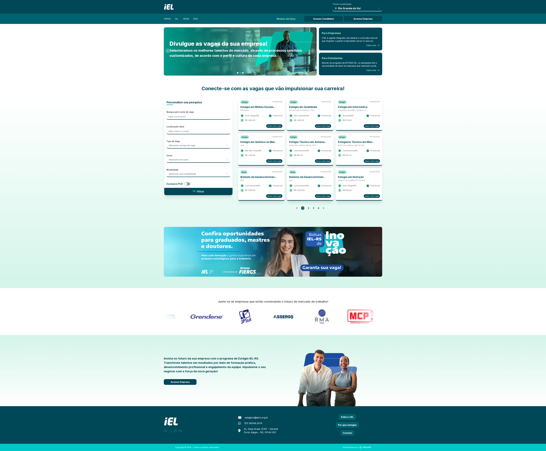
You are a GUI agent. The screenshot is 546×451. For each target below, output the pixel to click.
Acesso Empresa (363, 18)
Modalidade (172, 170)
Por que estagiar (347, 425)
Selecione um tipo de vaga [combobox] (182, 145)
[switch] (190, 184)
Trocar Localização (341, 4)
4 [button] (318, 208)
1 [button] (302, 208)
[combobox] (357, 8)
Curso (169, 155)
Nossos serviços (286, 18)
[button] (297, 208)
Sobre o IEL (347, 417)
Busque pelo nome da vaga (180, 112)
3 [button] (313, 208)
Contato (347, 433)
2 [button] (308, 208)
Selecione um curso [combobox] (178, 159)
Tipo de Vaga (173, 141)
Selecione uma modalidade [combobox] (182, 174)
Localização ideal (175, 126)
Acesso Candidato (323, 18)
